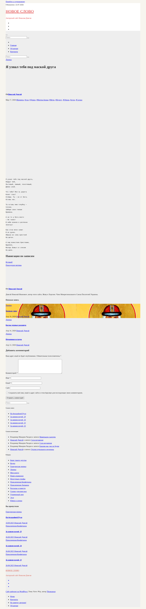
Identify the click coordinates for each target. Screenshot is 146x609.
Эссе (12, 497)
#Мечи (52, 100)
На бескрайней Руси (18, 413)
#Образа (66, 100)
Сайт (8, 388)
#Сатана (79, 100)
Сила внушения (37, 440)
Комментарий (12, 373)
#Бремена (20, 100)
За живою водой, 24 (18, 420)
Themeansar (51, 591)
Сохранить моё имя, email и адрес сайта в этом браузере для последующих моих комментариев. (45, 393)
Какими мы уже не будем (49, 446)
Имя (8, 378)
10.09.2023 (10, 523)
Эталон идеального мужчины (42, 449)
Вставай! (9, 262)
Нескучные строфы (17, 479)
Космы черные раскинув (16, 325)
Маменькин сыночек (47, 437)
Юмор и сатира (16, 500)
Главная (13, 45)
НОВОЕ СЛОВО (20, 11)
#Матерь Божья (42, 100)
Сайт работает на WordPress (17, 591)
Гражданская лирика (18, 466)
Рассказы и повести (18, 488)
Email (8, 383)
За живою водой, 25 (18, 416)
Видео (12, 463)
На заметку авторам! (18, 602)
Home (12, 596)
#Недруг (58, 100)
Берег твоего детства (18, 460)
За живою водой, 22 (18, 426)
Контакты (14, 51)
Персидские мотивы (14, 265)
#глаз (27, 100)
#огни (72, 100)
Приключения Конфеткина (20, 482)
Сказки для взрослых (18, 491)
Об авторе (14, 48)
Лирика (9, 59)
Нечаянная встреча (14, 339)
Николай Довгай (15, 94)
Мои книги (14, 472)
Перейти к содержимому (15, 1)
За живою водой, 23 (18, 423)
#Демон (33, 100)
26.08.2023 (10, 537)
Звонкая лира (11, 311)
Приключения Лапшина (19, 485)
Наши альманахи (16, 476)
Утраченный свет (17, 494)
